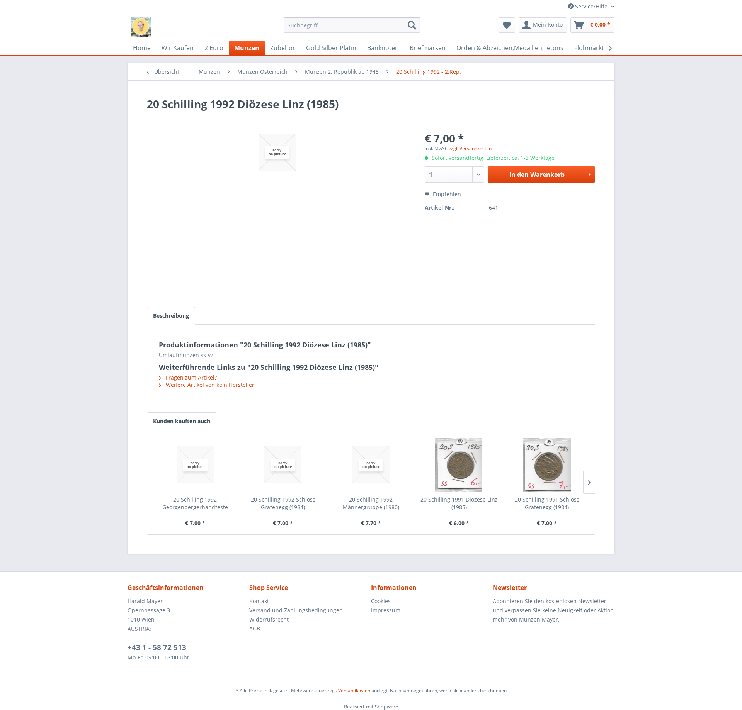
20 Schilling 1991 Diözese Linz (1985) (459, 503)
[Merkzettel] (507, 25)
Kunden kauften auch (181, 421)
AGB (254, 628)
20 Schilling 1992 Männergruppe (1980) (371, 503)
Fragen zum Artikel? (190, 377)
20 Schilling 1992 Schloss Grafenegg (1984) (283, 503)
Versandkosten (354, 690)
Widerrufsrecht (269, 619)
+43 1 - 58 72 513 (157, 647)
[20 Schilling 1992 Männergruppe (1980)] (371, 465)
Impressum (385, 610)
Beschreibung (171, 315)
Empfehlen (446, 194)
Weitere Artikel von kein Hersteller (209, 384)
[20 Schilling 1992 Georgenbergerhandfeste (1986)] (195, 465)
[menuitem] (352, 25)
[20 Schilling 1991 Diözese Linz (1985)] (459, 465)
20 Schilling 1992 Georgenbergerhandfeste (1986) (195, 503)
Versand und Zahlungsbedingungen (296, 610)
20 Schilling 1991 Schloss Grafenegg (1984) (547, 503)
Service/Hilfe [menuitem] (591, 6)
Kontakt (259, 601)
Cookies (381, 601)
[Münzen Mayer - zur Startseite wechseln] (141, 27)
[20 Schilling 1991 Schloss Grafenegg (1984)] (547, 465)
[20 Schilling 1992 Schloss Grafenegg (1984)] (283, 465)
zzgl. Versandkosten (470, 148)
